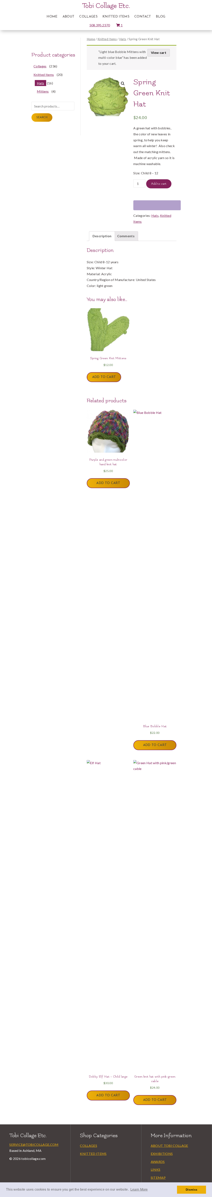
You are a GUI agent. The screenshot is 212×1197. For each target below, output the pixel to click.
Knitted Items (115, 16)
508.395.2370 (99, 25)
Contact (142, 16)
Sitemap (158, 1177)
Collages (88, 16)
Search (41, 117)
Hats (122, 39)
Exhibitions (162, 1154)
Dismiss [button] (191, 1189)
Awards (158, 1162)
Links (155, 1169)
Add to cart (158, 183)
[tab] (102, 236)
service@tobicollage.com (33, 1144)
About (69, 16)
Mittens (43, 91)
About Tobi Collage (169, 1145)
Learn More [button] (139, 1189)
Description (102, 236)
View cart (158, 52)
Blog (160, 16)
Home (52, 16)
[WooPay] (157, 205)
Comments (126, 236)
